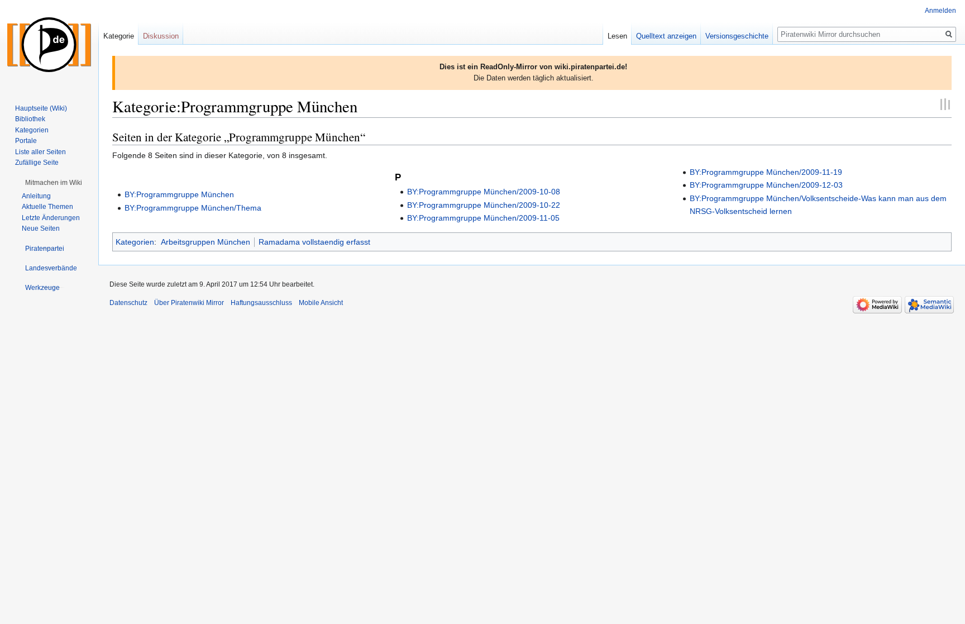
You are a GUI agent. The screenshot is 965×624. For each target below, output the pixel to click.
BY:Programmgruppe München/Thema (193, 207)
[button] (53, 183)
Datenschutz (128, 303)
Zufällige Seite (37, 162)
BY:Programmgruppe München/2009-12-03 (766, 184)
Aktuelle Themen (47, 207)
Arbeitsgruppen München (205, 241)
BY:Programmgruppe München (179, 194)
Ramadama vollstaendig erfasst (314, 241)
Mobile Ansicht (321, 303)
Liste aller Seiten (40, 152)
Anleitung (36, 196)
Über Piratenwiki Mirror (189, 303)
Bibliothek (30, 119)
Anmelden (940, 11)
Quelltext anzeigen (666, 36)
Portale (26, 141)
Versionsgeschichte (736, 36)
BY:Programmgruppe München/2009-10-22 (483, 205)
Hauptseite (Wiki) (41, 108)
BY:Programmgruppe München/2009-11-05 (483, 217)
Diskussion (161, 36)
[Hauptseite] (49, 44)
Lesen (617, 36)
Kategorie (118, 36)
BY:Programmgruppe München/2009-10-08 (483, 191)
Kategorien (135, 241)
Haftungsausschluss (261, 303)
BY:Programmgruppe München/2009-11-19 (766, 172)
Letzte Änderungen (51, 218)
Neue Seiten (41, 228)
